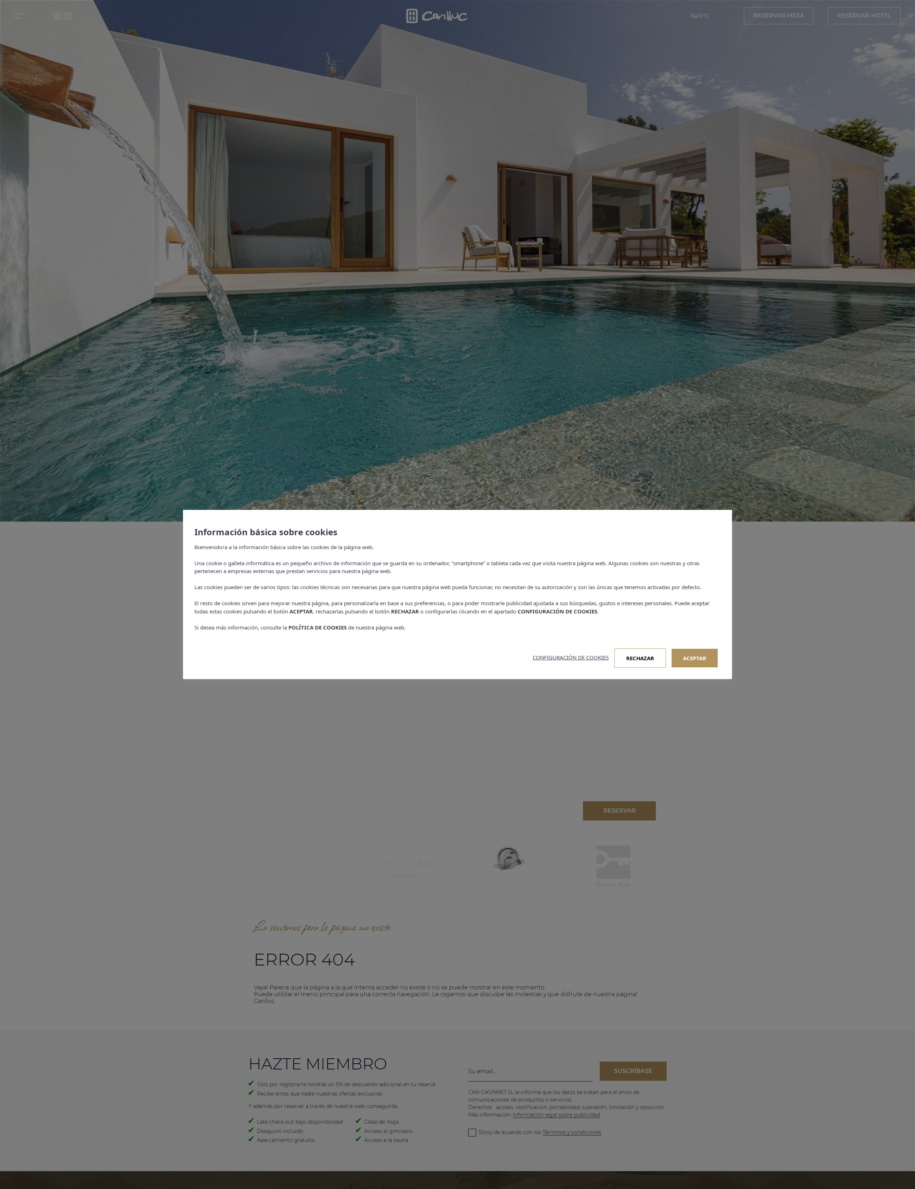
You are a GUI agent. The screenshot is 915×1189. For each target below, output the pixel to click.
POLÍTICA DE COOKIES (317, 627)
